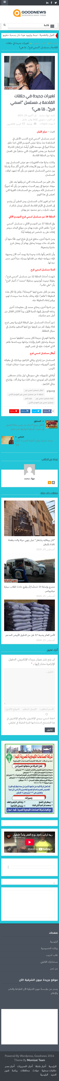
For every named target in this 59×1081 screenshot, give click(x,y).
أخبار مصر (10, 1066)
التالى (21, 437)
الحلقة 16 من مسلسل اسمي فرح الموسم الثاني (26, 394)
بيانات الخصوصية (49, 948)
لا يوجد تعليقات (47, 124)
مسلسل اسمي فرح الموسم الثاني (41, 402)
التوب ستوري (45, 119)
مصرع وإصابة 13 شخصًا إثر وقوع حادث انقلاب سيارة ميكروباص (29, 589)
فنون (7, 1071)
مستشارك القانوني (49, 962)
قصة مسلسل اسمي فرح (44, 398)
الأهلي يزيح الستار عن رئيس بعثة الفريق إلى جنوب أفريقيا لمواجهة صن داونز (25, 427)
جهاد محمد (44, 115)
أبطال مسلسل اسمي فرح (34, 390)
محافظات (25, 1071)
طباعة (30, 124)
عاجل (24, 119)
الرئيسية (54, 942)
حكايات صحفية (49, 1071)
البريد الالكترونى (14, 124)
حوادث (36, 1071)
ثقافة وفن (33, 119)
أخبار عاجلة (40, 1066)
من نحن (54, 968)
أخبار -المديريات (25, 1066)
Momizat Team (36, 1060)
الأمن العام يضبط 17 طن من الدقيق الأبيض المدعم (30, 635)
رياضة (15, 1071)
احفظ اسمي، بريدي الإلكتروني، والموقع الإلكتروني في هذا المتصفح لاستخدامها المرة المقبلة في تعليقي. (31, 720)
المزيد (53, 1075)
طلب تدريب (52, 955)
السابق (37, 421)
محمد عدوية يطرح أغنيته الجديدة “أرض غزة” (34, 442)
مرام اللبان (28, 398)
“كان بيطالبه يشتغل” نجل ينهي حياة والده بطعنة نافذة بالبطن (31, 542)
